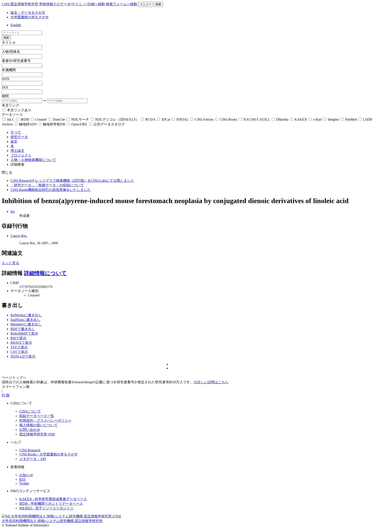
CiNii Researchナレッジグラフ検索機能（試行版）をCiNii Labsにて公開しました (72, 180)
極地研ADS (28, 124)
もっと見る (10, 263)
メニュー (145, 4)
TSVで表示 (19, 347)
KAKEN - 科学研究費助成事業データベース (53, 499)
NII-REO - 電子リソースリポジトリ (46, 508)
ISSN (5, 79)
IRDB (25, 119)
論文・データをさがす (27, 12)
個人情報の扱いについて (38, 425)
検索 (158, 4)
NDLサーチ (80, 119)
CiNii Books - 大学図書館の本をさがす (48, 454)
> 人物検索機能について (37, 160)
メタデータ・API (32, 459)
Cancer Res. (18, 236)
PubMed (351, 119)
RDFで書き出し (22, 329)
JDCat (166, 119)
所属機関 (9, 70)
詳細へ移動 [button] (96, 4)
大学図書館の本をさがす (29, 17)
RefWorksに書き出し (26, 315)
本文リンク (10, 105)
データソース (12, 114)
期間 (5, 96)
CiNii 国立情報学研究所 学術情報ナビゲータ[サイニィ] (44, 4)
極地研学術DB (54, 124)
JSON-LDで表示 (22, 356)
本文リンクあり (18, 110)
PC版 (6, 395)
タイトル (9, 42)
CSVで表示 (19, 352)
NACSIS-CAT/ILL (256, 119)
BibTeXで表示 (21, 342)
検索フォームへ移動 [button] (121, 4)
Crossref (41, 119)
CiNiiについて (30, 411)
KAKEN (301, 119)
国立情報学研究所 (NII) (37, 434)
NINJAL (182, 119)
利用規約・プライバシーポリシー (45, 420)
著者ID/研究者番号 (16, 61)
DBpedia (282, 119)
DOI (5, 87)
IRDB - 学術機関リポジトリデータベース (51, 503)
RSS (22, 479)
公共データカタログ (109, 124)
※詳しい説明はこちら (211, 382)
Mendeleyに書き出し (26, 324)
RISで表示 (18, 338)
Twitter (24, 483)
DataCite (59, 119)
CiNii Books (228, 119)
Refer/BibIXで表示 (24, 333)
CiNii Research (29, 450)
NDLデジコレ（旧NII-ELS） (117, 119)
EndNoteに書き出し (25, 320)
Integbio (333, 119)
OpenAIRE (79, 124)
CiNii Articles (204, 119)
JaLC (10, 119)
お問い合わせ (29, 429)
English (15, 25)
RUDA (150, 119)
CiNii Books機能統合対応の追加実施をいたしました (50, 190)
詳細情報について (45, 273)
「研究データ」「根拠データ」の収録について (47, 185)
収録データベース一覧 (36, 416)
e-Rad (317, 119)
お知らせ (26, 475)
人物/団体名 (11, 51)
